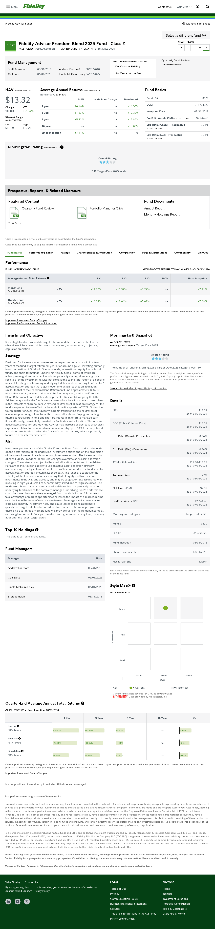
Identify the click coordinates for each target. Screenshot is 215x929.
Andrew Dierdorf (69, 69)
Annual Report (154, 208)
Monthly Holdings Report (162, 214)
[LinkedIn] (8, 901)
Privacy (114, 894)
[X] (27, 901)
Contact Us (164, 7)
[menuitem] (12, 7)
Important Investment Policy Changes (26, 320)
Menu (14, 7)
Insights (167, 894)
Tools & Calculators (175, 909)
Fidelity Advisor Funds (18, 23)
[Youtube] (17, 901)
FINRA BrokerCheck (122, 918)
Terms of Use (118, 889)
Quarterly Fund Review (175, 60)
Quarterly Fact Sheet (36, 224)
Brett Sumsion (16, 69)
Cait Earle (14, 74)
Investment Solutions (175, 899)
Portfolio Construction (176, 903)
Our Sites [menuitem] (182, 7)
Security (115, 909)
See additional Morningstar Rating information (138, 388)
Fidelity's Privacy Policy (35, 891)
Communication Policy (124, 899)
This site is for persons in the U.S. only (133, 913)
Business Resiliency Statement (128, 903)
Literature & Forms (174, 913)
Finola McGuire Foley (72, 74)
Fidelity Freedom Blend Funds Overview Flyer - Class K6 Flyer (111, 226)
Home (166, 889)
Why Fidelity (12, 882)
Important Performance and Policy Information (31, 323)
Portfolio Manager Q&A (106, 208)
